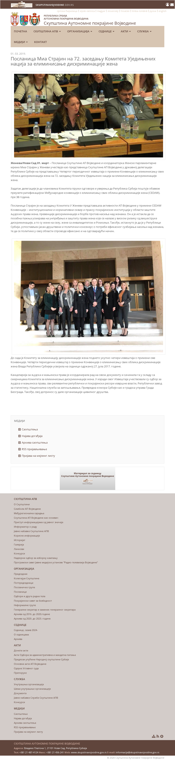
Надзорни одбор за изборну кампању (36, 557)
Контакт (40, 42)
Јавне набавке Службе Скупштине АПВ (36, 697)
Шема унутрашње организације (32, 688)
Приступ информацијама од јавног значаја (38, 522)
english (162, 11)
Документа (20, 693)
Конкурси (19, 553)
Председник (21, 573)
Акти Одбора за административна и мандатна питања (45, 654)
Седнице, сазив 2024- (26, 630)
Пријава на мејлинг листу (38, 456)
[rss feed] (157, 736)
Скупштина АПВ (46, 31)
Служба (143, 31)
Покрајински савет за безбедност (33, 600)
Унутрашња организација (29, 684)
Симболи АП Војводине (27, 508)
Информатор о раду (25, 526)
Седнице (105, 31)
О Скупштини (22, 504)
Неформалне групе (25, 605)
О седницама (21, 634)
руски (153, 11)
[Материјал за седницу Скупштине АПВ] (87, 478)
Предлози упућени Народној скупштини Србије (41, 659)
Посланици (20, 591)
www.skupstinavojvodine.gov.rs (88, 752)
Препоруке (20, 672)
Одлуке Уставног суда (26, 668)
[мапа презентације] (153, 736)
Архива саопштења (35, 442)
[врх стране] (161, 736)
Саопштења (30, 429)
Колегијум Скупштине (26, 578)
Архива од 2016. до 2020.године (32, 614)
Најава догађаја (32, 436)
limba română (139, 11)
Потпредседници (23, 582)
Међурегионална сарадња (29, 513)
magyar (101, 11)
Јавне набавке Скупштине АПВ (31, 531)
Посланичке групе (24, 587)
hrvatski (125, 11)
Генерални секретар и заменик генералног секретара (45, 609)
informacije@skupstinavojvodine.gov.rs (137, 752)
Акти (125, 31)
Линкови (19, 549)
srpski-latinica (87, 11)
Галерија (19, 544)
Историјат (19, 540)
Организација (78, 31)
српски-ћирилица (67, 11)
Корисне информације (27, 535)
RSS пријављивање (34, 449)
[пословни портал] (168, 4)
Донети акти (21, 650)
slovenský (113, 11)
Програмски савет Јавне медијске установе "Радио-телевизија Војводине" (56, 562)
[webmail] (172, 4)
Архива (18, 639)
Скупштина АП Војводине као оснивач (36, 517)
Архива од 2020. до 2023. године (32, 618)
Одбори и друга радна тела (29, 596)
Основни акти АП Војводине (30, 663)
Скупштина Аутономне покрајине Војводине (90, 20)
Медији (20, 42)
